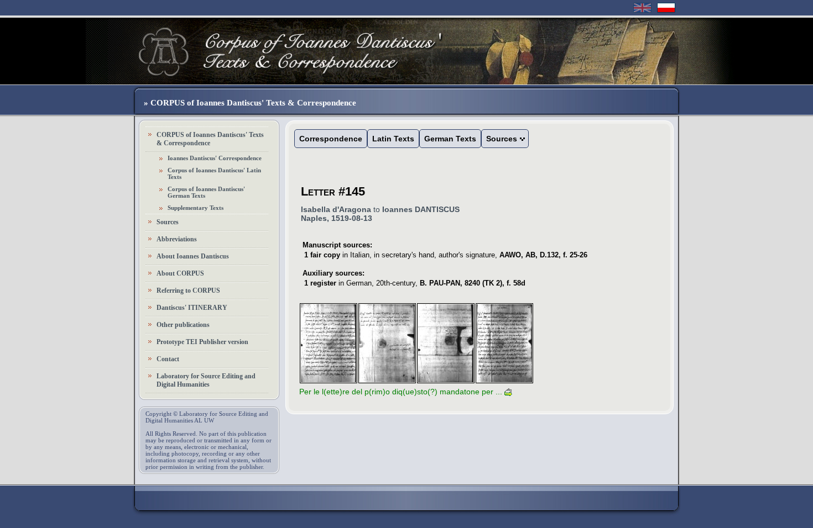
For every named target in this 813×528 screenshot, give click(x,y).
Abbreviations (177, 239)
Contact (168, 359)
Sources (168, 222)
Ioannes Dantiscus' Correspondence (215, 158)
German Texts (450, 138)
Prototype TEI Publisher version (202, 342)
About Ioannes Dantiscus (193, 256)
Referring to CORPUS (188, 290)
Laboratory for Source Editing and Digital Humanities (206, 380)
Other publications (183, 325)
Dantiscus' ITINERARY (192, 307)
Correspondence (330, 138)
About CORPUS (180, 273)
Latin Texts (393, 138)
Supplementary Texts (195, 207)
